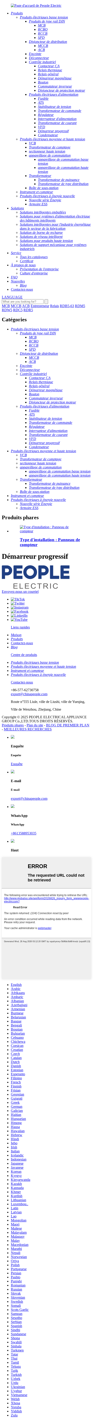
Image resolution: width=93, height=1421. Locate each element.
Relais (54, 306)
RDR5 (28, 310)
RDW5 (7, 310)
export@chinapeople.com (29, 694)
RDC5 (18, 310)
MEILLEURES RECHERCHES (28, 729)
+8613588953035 (23, 833)
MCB (6, 306)
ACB (26, 306)
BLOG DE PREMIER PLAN (67, 725)
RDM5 (80, 306)
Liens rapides (20, 627)
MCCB (16, 306)
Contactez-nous (22, 682)
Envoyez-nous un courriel (20, 591)
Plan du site (35, 725)
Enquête (17, 764)
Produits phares (13, 725)
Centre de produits (24, 655)
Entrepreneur (40, 306)
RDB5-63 (67, 306)
